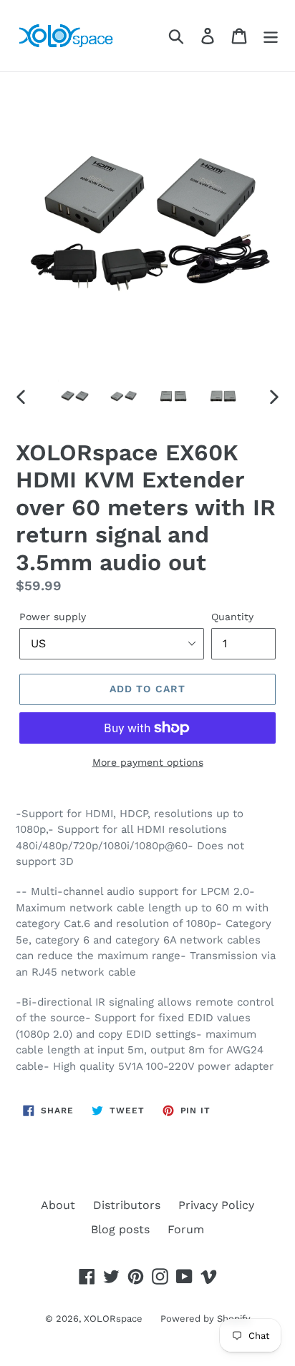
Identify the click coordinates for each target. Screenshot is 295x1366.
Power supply (52, 616)
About (58, 1205)
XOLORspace (113, 1318)
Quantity (232, 616)
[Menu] (270, 36)
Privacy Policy (216, 1205)
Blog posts (120, 1229)
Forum (186, 1229)
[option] (75, 396)
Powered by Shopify (205, 1318)
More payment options (147, 762)
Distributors (126, 1205)
